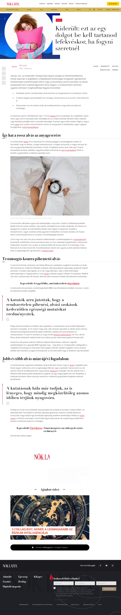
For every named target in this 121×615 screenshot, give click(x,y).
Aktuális (42, 3)
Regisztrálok (115, 9)
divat (41, 9)
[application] (49, 517)
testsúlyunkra (48, 251)
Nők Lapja (12, 3)
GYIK (100, 604)
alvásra (53, 116)
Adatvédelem (62, 604)
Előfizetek (113, 4)
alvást (26, 142)
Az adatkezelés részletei (64, 595)
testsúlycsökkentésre (62, 335)
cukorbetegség (80, 239)
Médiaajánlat (88, 604)
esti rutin (115, 66)
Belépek (108, 9)
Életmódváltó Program (13, 9)
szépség (29, 9)
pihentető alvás (105, 70)
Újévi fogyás (36, 428)
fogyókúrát (73, 283)
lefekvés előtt (105, 66)
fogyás (96, 66)
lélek (67, 9)
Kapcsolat (75, 604)
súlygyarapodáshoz (30, 127)
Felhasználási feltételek (42, 604)
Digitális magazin (81, 3)
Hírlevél (100, 9)
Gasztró (64, 3)
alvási (46, 274)
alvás (17, 124)
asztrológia (54, 9)
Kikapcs (57, 3)
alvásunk (53, 371)
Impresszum (23, 604)
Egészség (50, 3)
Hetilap (71, 3)
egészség (115, 70)
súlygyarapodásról (68, 150)
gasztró (79, 9)
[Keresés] (90, 10)
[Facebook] (94, 10)
